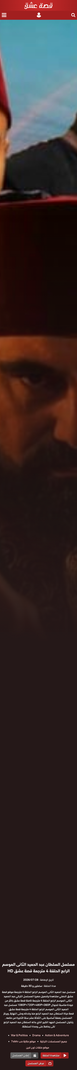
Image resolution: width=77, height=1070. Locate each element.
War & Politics (19, 1035)
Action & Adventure (57, 1035)
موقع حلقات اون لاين (37, 1047)
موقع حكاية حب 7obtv (23, 1041)
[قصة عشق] (38, 5)
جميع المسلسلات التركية (53, 1041)
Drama (36, 1035)
